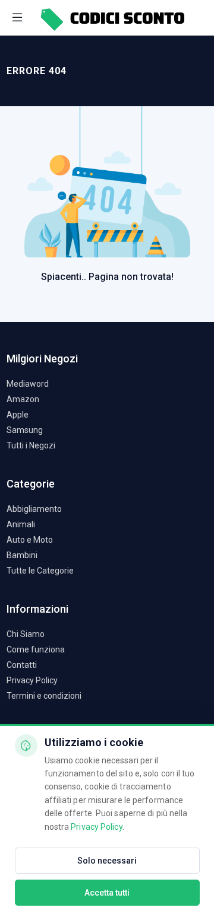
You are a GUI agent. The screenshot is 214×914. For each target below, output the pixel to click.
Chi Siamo (26, 634)
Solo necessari (107, 860)
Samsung (25, 430)
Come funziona (36, 649)
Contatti (22, 665)
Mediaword (28, 383)
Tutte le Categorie (40, 570)
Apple (18, 414)
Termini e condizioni (44, 695)
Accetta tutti (107, 892)
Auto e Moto (30, 539)
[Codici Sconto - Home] (111, 18)
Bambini (22, 555)
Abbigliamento (34, 509)
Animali (21, 524)
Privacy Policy (32, 680)
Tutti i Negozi (31, 445)
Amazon (23, 399)
